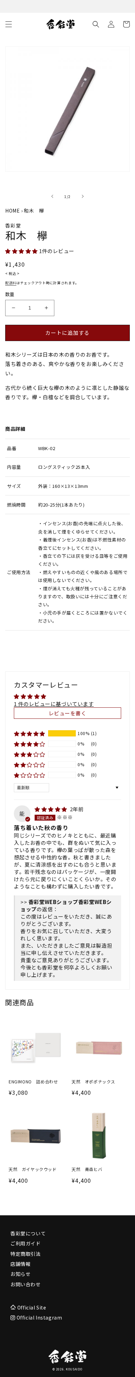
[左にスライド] (52, 196)
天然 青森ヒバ (87, 1169)
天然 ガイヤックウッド (33, 1169)
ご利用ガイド (25, 1243)
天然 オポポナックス (93, 1081)
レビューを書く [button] (67, 713)
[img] (52, 809)
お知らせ (20, 1273)
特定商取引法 (25, 1253)
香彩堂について (28, 1233)
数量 (10, 294)
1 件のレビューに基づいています (54, 703)
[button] (8, 24)
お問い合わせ (25, 1284)
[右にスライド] (82, 196)
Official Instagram (38, 1317)
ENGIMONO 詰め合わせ (33, 1081)
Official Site (31, 1307)
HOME (12, 210)
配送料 (10, 282)
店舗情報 (20, 1263)
